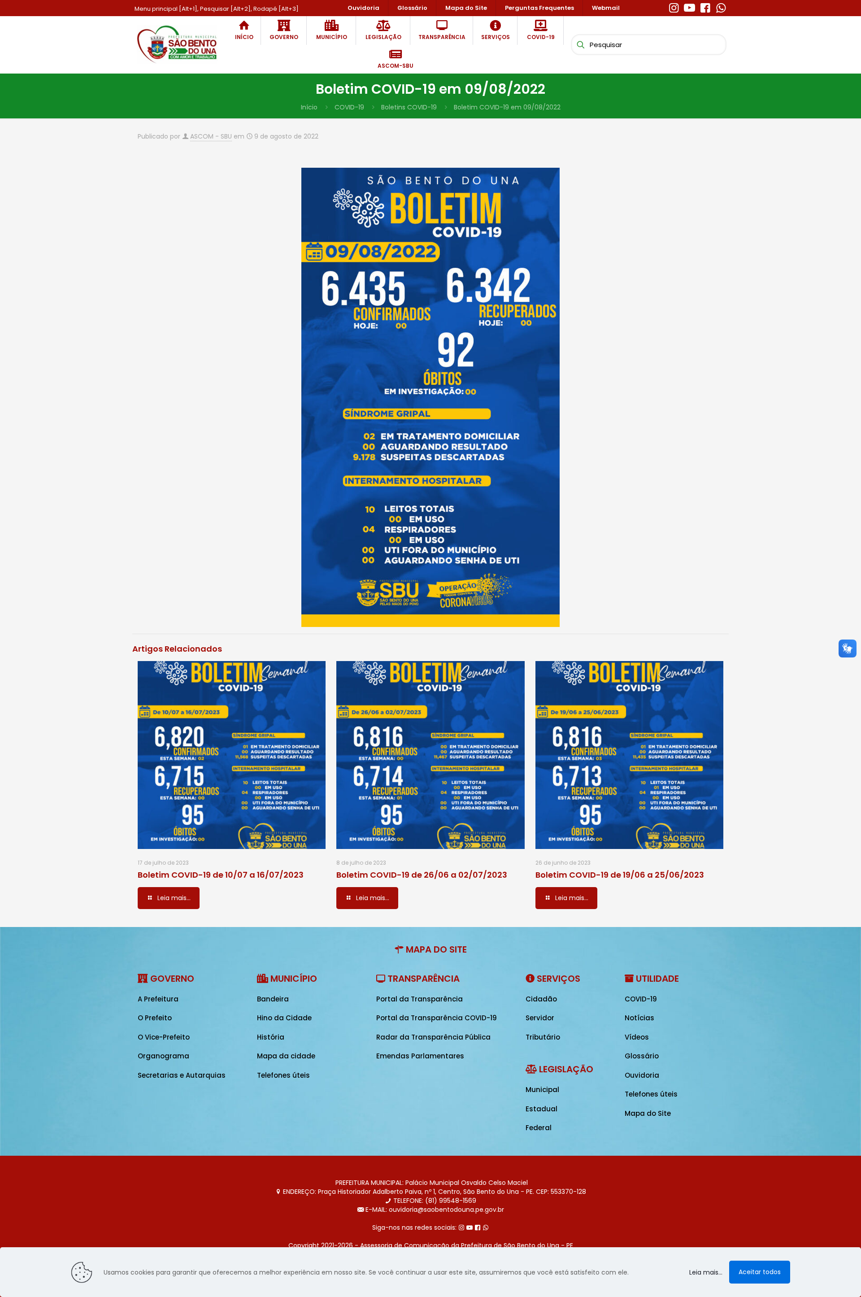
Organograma (163, 1056)
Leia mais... (705, 1272)
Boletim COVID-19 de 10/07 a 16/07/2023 (221, 874)
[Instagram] (673, 6)
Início (309, 107)
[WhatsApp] (720, 6)
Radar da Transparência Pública (433, 1037)
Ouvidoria (642, 1075)
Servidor (540, 1018)
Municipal (542, 1089)
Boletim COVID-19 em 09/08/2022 (507, 107)
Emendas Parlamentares (420, 1056)
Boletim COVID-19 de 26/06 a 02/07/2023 (421, 874)
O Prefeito (155, 1018)
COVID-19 (349, 107)
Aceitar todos (760, 1271)
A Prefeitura (158, 999)
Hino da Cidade (284, 1018)
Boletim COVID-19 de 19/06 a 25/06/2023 (619, 874)
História (270, 1037)
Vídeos (637, 1037)
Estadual (541, 1109)
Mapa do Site (648, 1113)
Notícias (639, 1018)
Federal (539, 1127)
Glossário (642, 1056)
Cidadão (541, 999)
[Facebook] (705, 6)
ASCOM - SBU (211, 136)
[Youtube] (689, 6)
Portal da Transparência (419, 999)
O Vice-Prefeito (164, 1037)
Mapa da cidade (286, 1056)
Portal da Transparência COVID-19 (436, 1018)
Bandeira (273, 999)
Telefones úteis (283, 1075)
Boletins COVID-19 (409, 107)
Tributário (543, 1037)
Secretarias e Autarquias (182, 1075)
